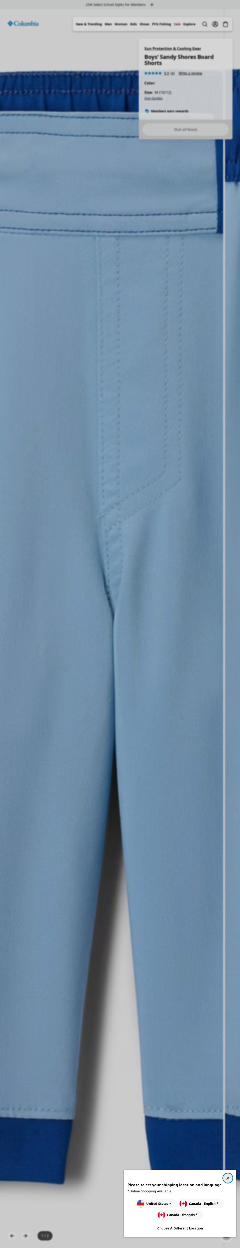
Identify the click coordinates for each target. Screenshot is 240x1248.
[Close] (227, 1178)
